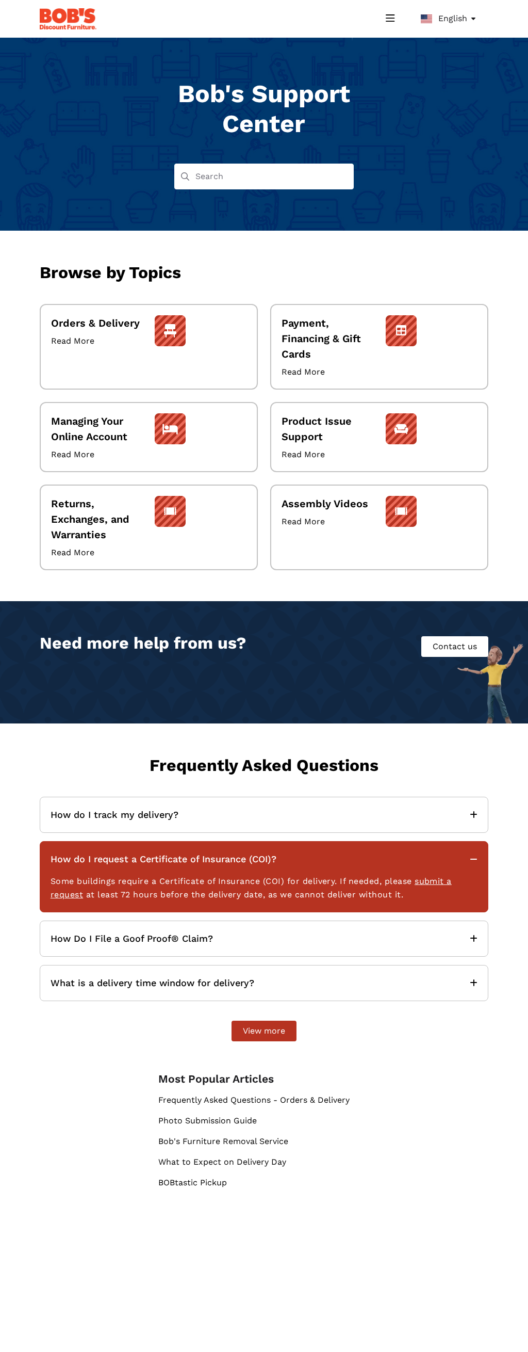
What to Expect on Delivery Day (222, 1162)
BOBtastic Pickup (192, 1182)
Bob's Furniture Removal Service (223, 1141)
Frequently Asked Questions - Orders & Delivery (254, 1100)
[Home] (68, 18)
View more (264, 1031)
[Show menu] (390, 18)
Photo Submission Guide (207, 1120)
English (451, 18)
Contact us (455, 646)
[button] (504, 1326)
